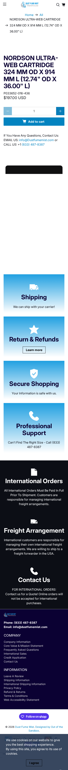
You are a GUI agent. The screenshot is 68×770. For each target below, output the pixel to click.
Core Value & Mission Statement (23, 645)
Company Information (17, 641)
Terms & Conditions (16, 695)
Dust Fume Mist (24, 726)
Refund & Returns (14, 691)
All (41, 14)
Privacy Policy (12, 688)
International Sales (15, 653)
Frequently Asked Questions (21, 649)
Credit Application (15, 657)
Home (29, 14)
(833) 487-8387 (33, 144)
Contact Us (11, 661)
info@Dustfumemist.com (37, 140)
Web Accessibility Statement (21, 699)
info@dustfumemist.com (30, 627)
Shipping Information (16, 680)
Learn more (34, 350)
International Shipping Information (25, 684)
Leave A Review (14, 676)
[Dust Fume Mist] (34, 5)
